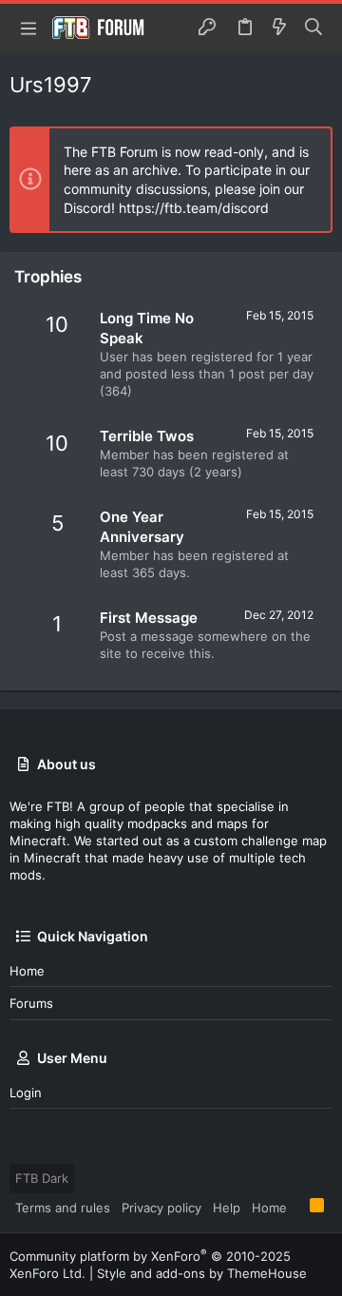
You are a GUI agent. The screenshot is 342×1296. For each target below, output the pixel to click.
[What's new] (279, 27)
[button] (29, 27)
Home (27, 970)
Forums (31, 1003)
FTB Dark (41, 1178)
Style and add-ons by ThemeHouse (202, 1273)
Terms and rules (62, 1207)
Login (26, 1092)
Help (226, 1207)
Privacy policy (161, 1207)
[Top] (298, 1206)
